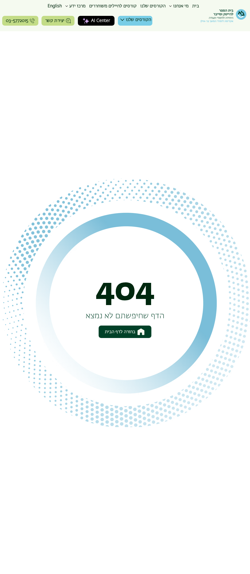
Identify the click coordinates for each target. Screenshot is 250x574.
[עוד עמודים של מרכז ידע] (66, 6)
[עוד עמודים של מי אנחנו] (170, 6)
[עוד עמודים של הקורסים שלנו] (122, 20)
